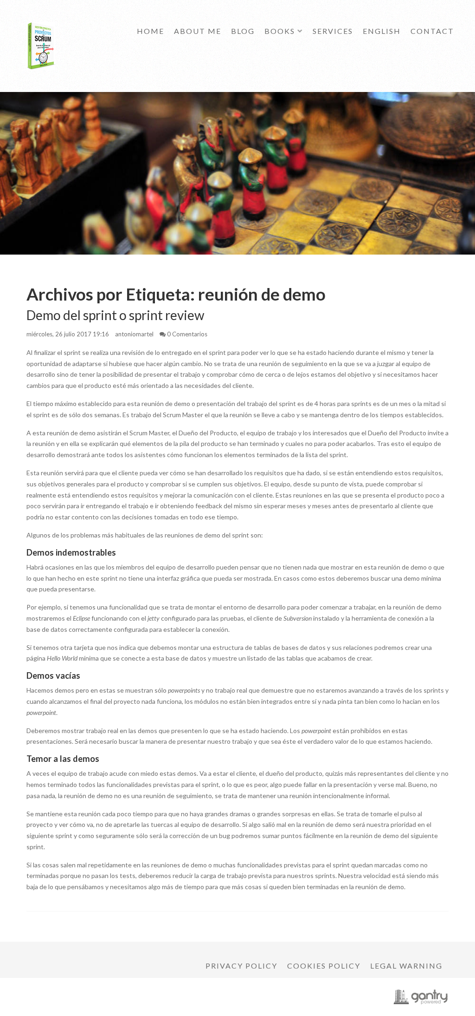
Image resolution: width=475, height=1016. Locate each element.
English (382, 30)
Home (150, 30)
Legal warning (406, 965)
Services (333, 30)
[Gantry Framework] (421, 997)
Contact (432, 30)
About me (197, 30)
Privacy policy (241, 965)
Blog (243, 30)
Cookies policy (323, 965)
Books (279, 30)
